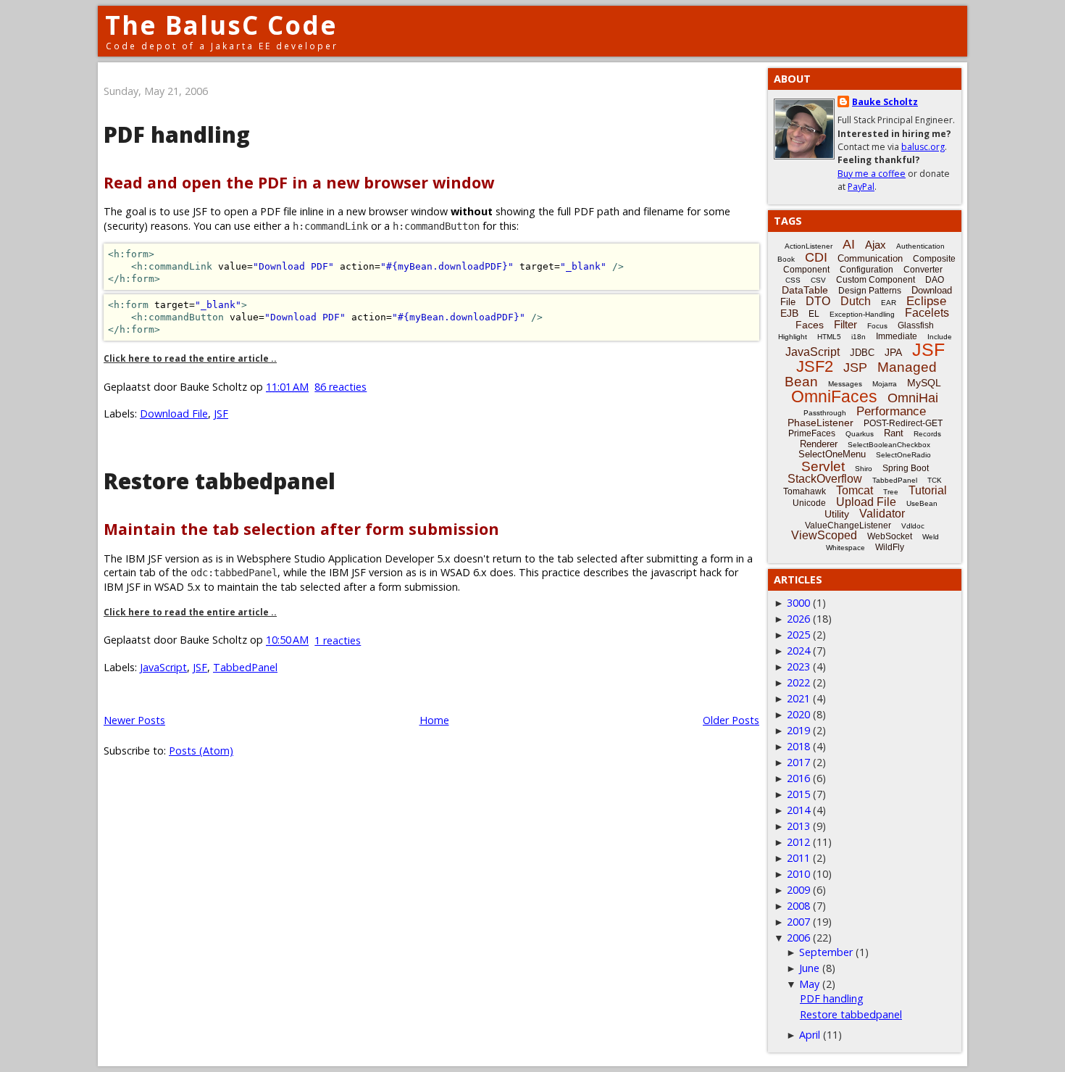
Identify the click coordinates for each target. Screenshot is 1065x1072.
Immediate (896, 336)
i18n (858, 337)
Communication (870, 258)
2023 (798, 666)
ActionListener (808, 246)
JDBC (862, 352)
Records (927, 434)
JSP (855, 367)
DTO (818, 301)
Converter (923, 270)
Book (786, 259)
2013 (798, 826)
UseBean (921, 503)
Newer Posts (134, 720)
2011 (798, 858)
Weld (930, 537)
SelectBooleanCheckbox (889, 445)
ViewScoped (824, 535)
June (809, 968)
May (809, 984)
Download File (174, 413)
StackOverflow (825, 479)
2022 (798, 682)
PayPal (861, 186)
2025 (798, 634)
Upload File (866, 502)
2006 (798, 937)
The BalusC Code (221, 25)
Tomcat (854, 490)
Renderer (819, 444)
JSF (221, 413)
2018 (798, 746)
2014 (798, 810)
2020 (798, 714)
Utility (836, 514)
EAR (888, 303)
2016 (798, 778)
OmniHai (913, 398)
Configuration (866, 270)
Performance (891, 411)
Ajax (875, 244)
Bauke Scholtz (885, 102)
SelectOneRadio (903, 455)
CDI (816, 257)
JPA (893, 352)
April (809, 1035)
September (826, 952)
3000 (798, 603)
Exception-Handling (862, 314)
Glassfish (916, 325)
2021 (798, 698)
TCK (934, 480)
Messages (845, 384)
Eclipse (926, 301)
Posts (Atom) (201, 750)
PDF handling (177, 134)
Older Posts (731, 720)
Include (939, 337)
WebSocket (889, 536)
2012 (798, 842)
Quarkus (859, 434)
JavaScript (163, 667)
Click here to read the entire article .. (190, 358)
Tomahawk (804, 491)
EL (814, 314)
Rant (893, 433)
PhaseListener (820, 422)
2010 (798, 874)
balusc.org (923, 147)
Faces (809, 325)
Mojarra (884, 384)
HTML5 (829, 337)
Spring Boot (905, 468)
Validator (882, 513)
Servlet (823, 466)
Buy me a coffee (872, 173)
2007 (798, 921)
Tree (890, 492)
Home (434, 720)
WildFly (889, 547)
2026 (798, 619)
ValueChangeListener (848, 525)
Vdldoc (912, 526)
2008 (798, 906)
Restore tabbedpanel (219, 481)
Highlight (792, 337)
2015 (798, 794)
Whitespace (845, 548)
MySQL (924, 383)
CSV (818, 280)
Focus (877, 326)
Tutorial (928, 490)
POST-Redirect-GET (903, 423)
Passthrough (824, 413)
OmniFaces (834, 396)
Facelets (927, 313)
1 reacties (337, 640)
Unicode (809, 503)
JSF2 (814, 366)
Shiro (863, 469)
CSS (793, 280)
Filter (845, 324)
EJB (789, 313)
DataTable (805, 290)
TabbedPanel (245, 667)
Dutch (855, 301)
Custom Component (875, 280)
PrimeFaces (811, 433)
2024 (798, 650)
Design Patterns (869, 291)
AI (849, 244)
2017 (798, 762)
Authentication (920, 246)
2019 (798, 730)
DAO (934, 280)
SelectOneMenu (832, 454)
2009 (798, 890)
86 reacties (340, 387)
